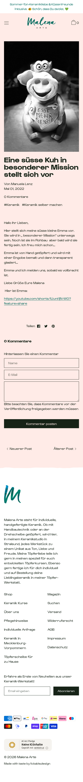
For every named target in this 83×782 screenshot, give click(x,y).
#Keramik (12, 204)
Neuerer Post (20, 448)
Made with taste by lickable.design (27, 763)
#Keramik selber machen (42, 204)
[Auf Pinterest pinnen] (53, 326)
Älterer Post (64, 448)
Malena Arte (26, 757)
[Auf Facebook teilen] (38, 326)
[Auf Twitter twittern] (46, 326)
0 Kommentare (16, 196)
